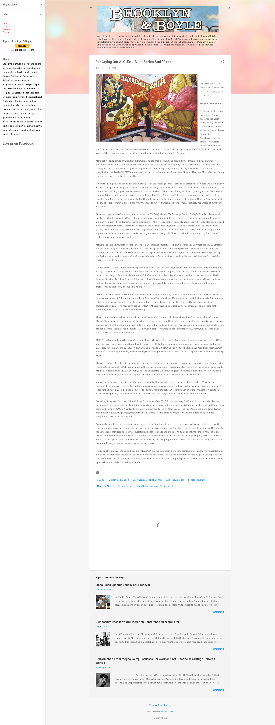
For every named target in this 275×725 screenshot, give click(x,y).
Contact (7, 32)
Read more (218, 612)
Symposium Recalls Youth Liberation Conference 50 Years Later (137, 622)
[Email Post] (97, 473)
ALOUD (101, 480)
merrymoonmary (166, 711)
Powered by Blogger (160, 705)
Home (6, 23)
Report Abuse (160, 718)
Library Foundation (119, 480)
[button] (223, 62)
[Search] (229, 9)
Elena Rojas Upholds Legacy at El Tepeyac (123, 584)
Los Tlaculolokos (175, 480)
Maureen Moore (105, 486)
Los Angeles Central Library (147, 480)
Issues (6, 26)
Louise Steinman (196, 480)
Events (6, 29)
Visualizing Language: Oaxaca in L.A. (155, 486)
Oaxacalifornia (125, 486)
